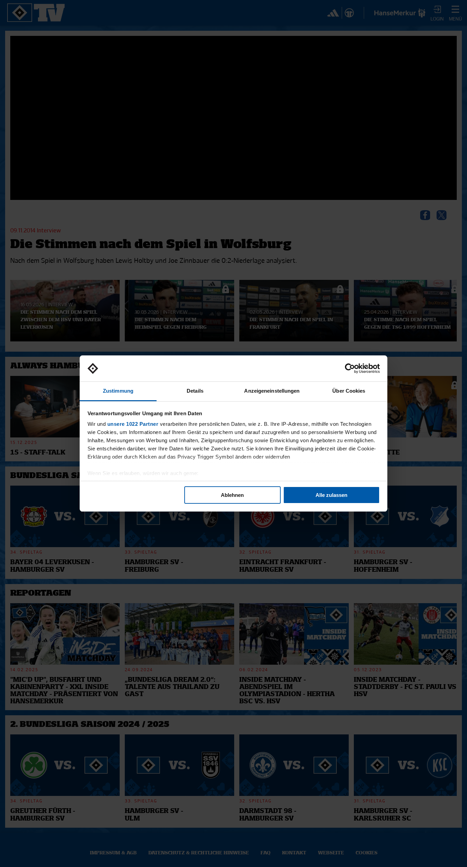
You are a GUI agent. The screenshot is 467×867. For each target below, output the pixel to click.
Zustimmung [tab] (118, 391)
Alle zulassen (331, 495)
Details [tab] (195, 391)
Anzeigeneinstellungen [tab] (271, 391)
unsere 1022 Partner (133, 424)
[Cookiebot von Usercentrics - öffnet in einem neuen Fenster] (350, 368)
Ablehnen (232, 495)
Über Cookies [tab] (348, 391)
